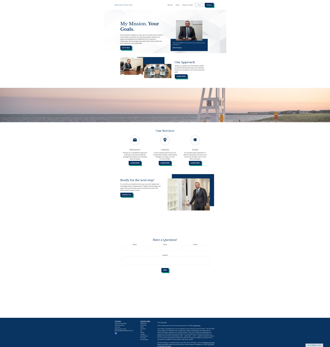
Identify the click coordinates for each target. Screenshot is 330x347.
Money (142, 332)
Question (165, 255)
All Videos (143, 337)
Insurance (143, 328)
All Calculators (144, 339)
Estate (142, 327)
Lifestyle (142, 334)
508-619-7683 (122, 323)
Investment (143, 325)
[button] (170, 4)
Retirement (143, 323)
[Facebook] (116, 333)
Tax (141, 330)
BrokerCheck (196, 325)
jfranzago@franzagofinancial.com (124, 330)
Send (165, 270)
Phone (195, 244)
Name (135, 244)
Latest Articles (144, 336)
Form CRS (163, 322)
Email (165, 244)
